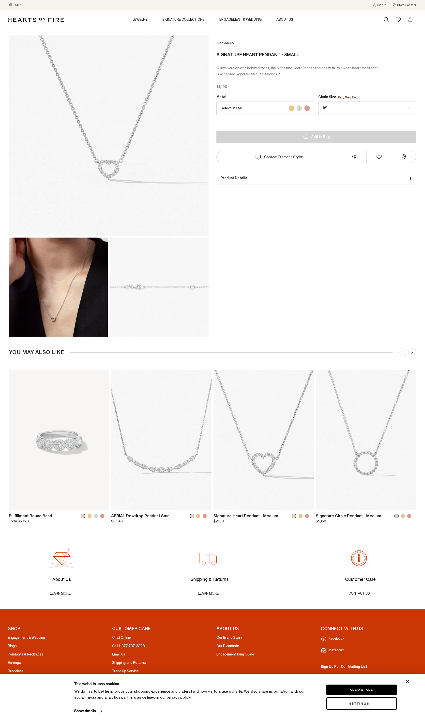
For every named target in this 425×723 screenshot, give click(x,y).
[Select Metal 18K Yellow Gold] (291, 108)
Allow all (362, 690)
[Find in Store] (403, 157)
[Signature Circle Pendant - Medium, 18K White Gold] (397, 516)
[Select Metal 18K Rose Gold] (307, 108)
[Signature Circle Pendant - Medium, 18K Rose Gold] (410, 516)
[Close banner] (407, 681)
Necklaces (225, 43)
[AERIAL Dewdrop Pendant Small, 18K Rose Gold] (205, 516)
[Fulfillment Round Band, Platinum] (97, 516)
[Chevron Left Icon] (402, 352)
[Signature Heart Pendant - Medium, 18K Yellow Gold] (301, 516)
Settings (359, 704)
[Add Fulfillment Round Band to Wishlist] (16, 504)
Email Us (118, 654)
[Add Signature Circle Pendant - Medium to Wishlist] (323, 504)
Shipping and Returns (129, 662)
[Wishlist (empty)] (398, 19)
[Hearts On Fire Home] (36, 20)
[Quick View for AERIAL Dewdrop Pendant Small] (204, 504)
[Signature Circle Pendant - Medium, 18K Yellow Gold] (404, 516)
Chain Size (339, 97)
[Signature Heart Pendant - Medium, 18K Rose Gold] (308, 516)
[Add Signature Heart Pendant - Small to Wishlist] (379, 157)
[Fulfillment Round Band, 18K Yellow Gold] (90, 516)
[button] (379, 5)
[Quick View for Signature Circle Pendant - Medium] (409, 504)
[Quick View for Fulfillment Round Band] (102, 504)
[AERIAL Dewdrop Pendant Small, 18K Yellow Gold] (199, 516)
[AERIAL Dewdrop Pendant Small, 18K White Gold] (193, 516)
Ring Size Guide (349, 97)
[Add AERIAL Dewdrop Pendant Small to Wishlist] (118, 504)
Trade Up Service (125, 671)
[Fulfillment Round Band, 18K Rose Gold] (103, 516)
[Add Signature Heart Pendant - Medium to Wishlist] (221, 504)
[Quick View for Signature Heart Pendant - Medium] (307, 504)
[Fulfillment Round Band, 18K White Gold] (84, 516)
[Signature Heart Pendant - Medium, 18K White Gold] (295, 516)
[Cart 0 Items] (410, 20)
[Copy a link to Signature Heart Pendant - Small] (354, 157)
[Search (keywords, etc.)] (386, 20)
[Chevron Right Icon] (412, 352)
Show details (85, 711)
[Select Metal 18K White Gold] (299, 108)
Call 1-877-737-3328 (128, 646)
